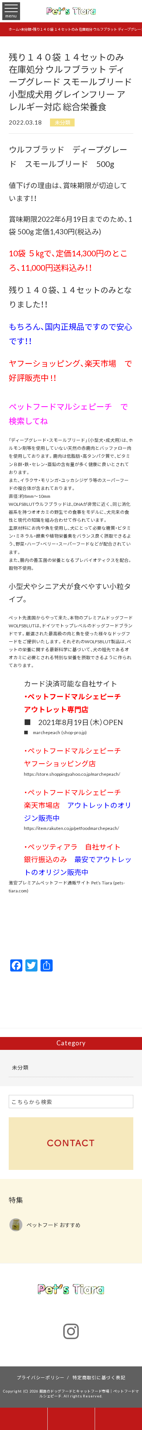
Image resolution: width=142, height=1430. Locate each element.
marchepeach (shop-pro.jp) (60, 732)
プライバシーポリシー (41, 1377)
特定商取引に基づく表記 (98, 1377)
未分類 (62, 122)
